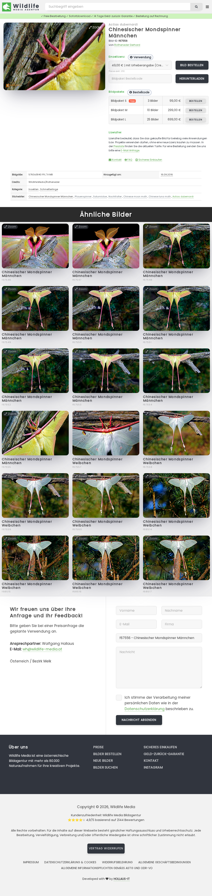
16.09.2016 (167, 174)
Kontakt (116, 159)
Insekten (34, 189)
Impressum (31, 862)
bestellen (195, 101)
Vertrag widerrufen (106, 848)
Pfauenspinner (83, 196)
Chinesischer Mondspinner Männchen (145, 32)
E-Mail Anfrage (130, 150)
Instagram (153, 767)
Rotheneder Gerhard (127, 45)
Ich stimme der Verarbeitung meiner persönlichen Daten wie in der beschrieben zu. (159, 703)
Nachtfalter (115, 196)
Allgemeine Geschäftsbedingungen (164, 862)
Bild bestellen (192, 65)
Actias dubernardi (123, 24)
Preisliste (118, 146)
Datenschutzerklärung (145, 708)
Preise (98, 747)
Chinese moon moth (135, 196)
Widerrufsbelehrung (117, 862)
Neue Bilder (103, 760)
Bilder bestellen (107, 754)
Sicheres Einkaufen (150, 159)
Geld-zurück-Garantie (164, 754)
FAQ (129, 159)
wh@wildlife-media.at (42, 649)
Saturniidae (100, 196)
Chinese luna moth (160, 196)
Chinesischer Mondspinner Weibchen (97, 461)
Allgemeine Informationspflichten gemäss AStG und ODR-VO (107, 868)
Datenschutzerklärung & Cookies (70, 862)
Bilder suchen (105, 767)
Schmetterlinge (49, 189)
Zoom (96, 27)
